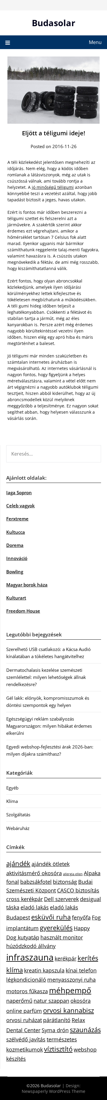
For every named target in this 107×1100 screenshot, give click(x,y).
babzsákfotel (36, 881)
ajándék (18, 863)
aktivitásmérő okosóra (34, 873)
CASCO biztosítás (78, 890)
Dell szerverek (61, 899)
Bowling (14, 572)
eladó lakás (35, 907)
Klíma (12, 801)
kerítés (88, 958)
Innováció (16, 558)
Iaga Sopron (19, 492)
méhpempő (70, 990)
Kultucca (15, 532)
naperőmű (19, 1000)
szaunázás (85, 1029)
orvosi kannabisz (68, 1010)
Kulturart (16, 598)
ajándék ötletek (51, 863)
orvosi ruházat (24, 1020)
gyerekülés (56, 927)
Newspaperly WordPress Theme (53, 1091)
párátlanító (56, 1020)
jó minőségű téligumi (53, 187)
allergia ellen (73, 874)
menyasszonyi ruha (71, 979)
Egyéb (12, 788)
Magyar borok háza (27, 585)
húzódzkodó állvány (31, 946)
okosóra (80, 1000)
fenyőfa (81, 917)
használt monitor (61, 937)
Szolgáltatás (18, 814)
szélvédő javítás (25, 1039)
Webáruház (17, 828)
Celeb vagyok (20, 506)
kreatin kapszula (44, 970)
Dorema (14, 545)
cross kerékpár (24, 899)
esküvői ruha (51, 917)
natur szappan (51, 1000)
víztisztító (58, 1049)
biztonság (65, 881)
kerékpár (65, 958)
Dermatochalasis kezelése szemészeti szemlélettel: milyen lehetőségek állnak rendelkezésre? (46, 677)
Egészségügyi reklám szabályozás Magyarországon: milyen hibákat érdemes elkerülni (49, 726)
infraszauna (30, 957)
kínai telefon (81, 970)
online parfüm (24, 1010)
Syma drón (55, 1030)
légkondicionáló (26, 979)
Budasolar (53, 23)
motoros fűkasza (27, 991)
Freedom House (23, 611)
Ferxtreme (17, 519)
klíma (14, 970)
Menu (95, 42)
